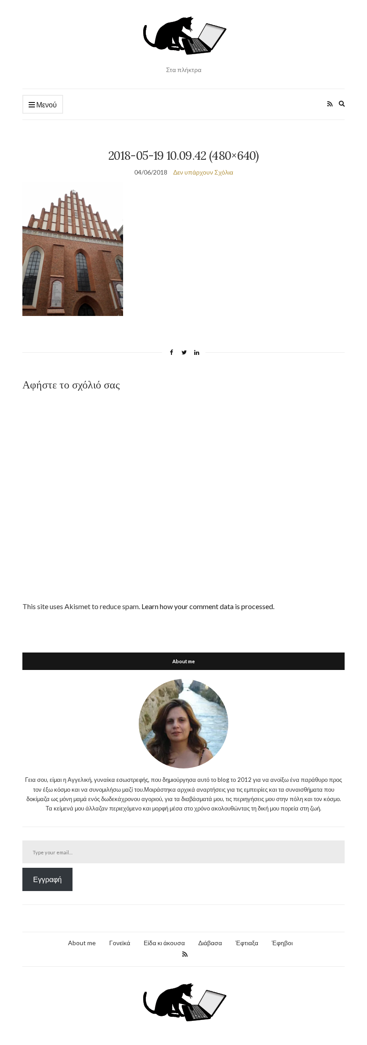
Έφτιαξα (246, 943)
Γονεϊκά (119, 943)
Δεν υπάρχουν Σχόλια (203, 172)
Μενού (46, 104)
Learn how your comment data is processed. (207, 606)
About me (82, 943)
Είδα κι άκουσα (164, 943)
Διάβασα (210, 943)
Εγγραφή (47, 879)
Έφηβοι (282, 943)
